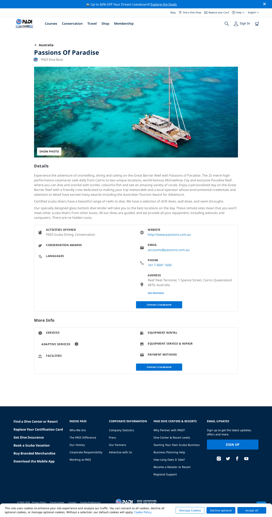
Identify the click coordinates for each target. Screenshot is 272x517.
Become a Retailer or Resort (172, 467)
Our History (77, 445)
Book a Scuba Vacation (32, 445)
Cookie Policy (142, 512)
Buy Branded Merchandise (34, 453)
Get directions (156, 293)
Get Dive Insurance (29, 437)
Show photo (49, 151)
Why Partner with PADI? (169, 430)
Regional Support (165, 474)
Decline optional (221, 510)
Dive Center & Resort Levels (172, 437)
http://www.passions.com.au (169, 234)
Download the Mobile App (34, 461)
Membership (124, 23)
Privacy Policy (39, 502)
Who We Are (77, 430)
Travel (92, 23)
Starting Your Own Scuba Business (177, 445)
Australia (45, 45)
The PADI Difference (82, 437)
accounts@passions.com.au (169, 250)
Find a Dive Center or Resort (36, 421)
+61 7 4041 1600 (160, 265)
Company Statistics (121, 430)
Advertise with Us (120, 452)
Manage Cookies (190, 510)
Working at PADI (80, 459)
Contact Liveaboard (159, 304)
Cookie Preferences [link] (90, 502)
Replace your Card (218, 12)
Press (112, 437)
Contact (72, 502)
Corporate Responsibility (85, 452)
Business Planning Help (169, 452)
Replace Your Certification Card (38, 429)
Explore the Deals (164, 4)
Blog (172, 12)
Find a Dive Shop (192, 12)
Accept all (251, 510)
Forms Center (57, 502)
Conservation (72, 23)
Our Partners (117, 445)
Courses (51, 23)
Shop (105, 23)
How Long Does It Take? (169, 459)
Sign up (232, 444)
